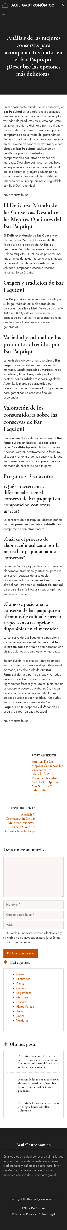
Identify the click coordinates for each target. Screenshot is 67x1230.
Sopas (20, 1016)
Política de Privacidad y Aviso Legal (33, 1214)
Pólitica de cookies (33, 1208)
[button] (63, 5)
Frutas (20, 983)
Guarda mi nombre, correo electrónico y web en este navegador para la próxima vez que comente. (34, 938)
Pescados (22, 1002)
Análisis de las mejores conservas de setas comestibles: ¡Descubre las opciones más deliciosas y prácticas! (38, 1085)
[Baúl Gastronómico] (5, 5)
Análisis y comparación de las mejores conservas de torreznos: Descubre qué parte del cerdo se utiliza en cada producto (38, 1061)
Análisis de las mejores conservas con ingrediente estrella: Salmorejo (38, 1106)
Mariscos (22, 997)
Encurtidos (23, 979)
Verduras (22, 1020)
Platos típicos (25, 1006)
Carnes (21, 974)
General (21, 988)
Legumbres (23, 993)
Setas (19, 1011)
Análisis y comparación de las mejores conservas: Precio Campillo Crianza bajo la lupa (20, 822)
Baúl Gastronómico (32, 5)
